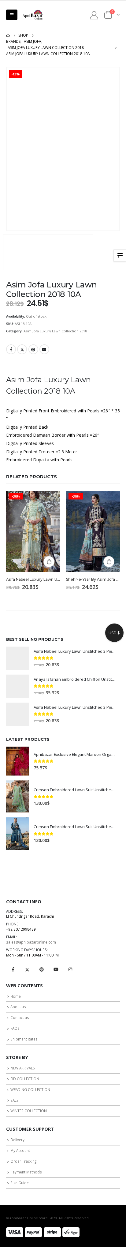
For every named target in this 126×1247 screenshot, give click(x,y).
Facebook (11, 349)
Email (44, 349)
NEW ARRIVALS (22, 1067)
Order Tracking (23, 1161)
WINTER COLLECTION (28, 1110)
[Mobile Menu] (11, 15)
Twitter (22, 349)
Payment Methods (26, 1171)
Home (15, 996)
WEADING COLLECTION (30, 1089)
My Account (20, 1150)
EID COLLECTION (24, 1078)
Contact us (19, 1017)
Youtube (56, 969)
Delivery (17, 1139)
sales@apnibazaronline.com (31, 942)
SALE (14, 1100)
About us (18, 1006)
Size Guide (19, 1182)
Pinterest (33, 349)
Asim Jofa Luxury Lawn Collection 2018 (55, 331)
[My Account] (94, 15)
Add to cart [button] (48, 561)
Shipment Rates (24, 1038)
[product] (17, 658)
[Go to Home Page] (8, 35)
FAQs (15, 1028)
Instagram (70, 969)
